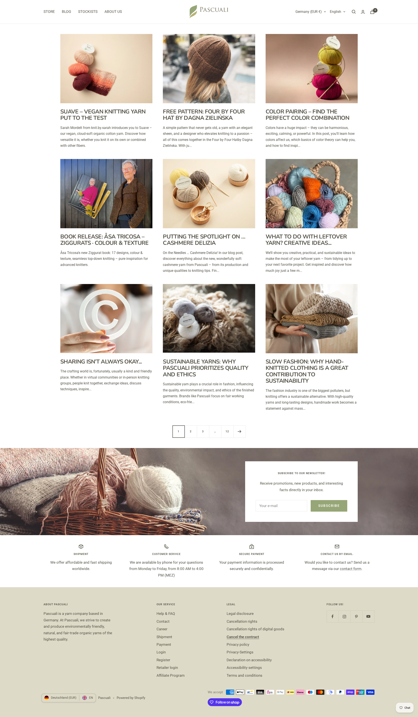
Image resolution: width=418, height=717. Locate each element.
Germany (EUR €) (308, 12)
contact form (350, 568)
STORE (49, 11)
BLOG (66, 11)
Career (162, 629)
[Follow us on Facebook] (333, 616)
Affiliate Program (171, 675)
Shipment (164, 637)
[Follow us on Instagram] (345, 616)
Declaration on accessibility (249, 660)
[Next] (239, 431)
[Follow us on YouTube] (368, 616)
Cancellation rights (242, 621)
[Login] (363, 12)
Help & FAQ (166, 613)
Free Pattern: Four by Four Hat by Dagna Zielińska (204, 115)
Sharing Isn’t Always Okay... (101, 361)
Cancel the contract (243, 637)
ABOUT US (113, 11)
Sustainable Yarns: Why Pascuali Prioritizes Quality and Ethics (205, 368)
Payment (164, 644)
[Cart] (372, 12)
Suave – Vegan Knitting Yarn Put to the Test (102, 115)
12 (227, 431)
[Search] (354, 12)
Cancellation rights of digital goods (255, 629)
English (335, 12)
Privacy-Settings (240, 652)
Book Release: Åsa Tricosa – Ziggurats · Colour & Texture (104, 240)
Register (163, 660)
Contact (163, 621)
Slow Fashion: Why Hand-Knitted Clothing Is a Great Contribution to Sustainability (307, 371)
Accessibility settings (244, 667)
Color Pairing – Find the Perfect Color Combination (307, 115)
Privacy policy (238, 644)
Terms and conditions (244, 675)
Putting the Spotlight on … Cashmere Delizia (204, 240)
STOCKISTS (88, 11)
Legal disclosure (240, 613)
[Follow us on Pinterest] (356, 616)
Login (161, 652)
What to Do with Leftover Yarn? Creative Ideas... (306, 240)
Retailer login (167, 667)
